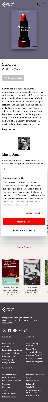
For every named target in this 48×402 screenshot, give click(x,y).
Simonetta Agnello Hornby (34, 344)
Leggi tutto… (9, 129)
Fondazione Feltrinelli (11, 380)
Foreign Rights (8, 362)
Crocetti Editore (9, 393)
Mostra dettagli (33, 213)
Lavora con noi (32, 395)
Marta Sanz (12, 69)
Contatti (5, 346)
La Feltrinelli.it (8, 377)
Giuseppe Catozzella (35, 355)
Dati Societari (8, 343)
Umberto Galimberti (34, 358)
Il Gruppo (7, 368)
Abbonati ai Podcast (10, 353)
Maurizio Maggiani (34, 361)
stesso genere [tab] (24, 247)
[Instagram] (25, 330)
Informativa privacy (10, 356)
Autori (30, 337)
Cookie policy (7, 359)
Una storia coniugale (32, 288)
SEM (4, 390)
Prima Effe (30, 384)
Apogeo (29, 377)
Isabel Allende (32, 348)
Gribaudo (6, 387)
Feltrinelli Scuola (9, 396)
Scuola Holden (32, 387)
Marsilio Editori (32, 380)
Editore (6, 337)
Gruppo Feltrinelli (9, 374)
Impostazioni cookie (22, 230)
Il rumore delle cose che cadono (11, 288)
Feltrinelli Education (35, 374)
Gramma (6, 384)
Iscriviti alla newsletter (12, 349)
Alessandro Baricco (34, 352)
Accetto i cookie (24, 222)
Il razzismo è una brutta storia (33, 391)
